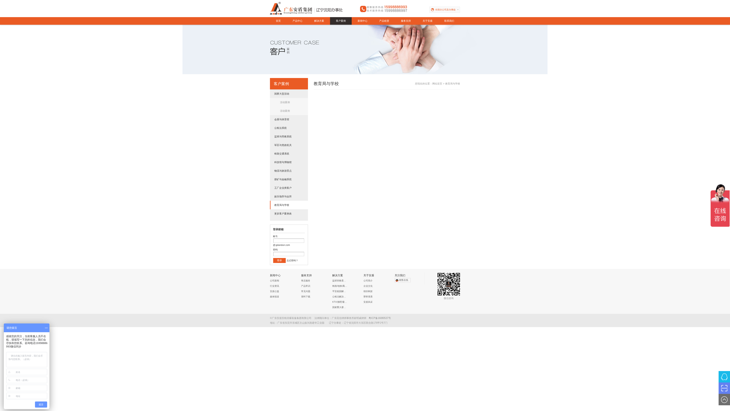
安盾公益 (274, 291)
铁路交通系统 (281, 153)
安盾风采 (368, 302)
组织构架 (368, 291)
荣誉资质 (368, 296)
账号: (275, 236)
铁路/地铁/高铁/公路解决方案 (340, 286)
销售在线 (403, 280)
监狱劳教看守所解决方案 (340, 280)
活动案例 (285, 102)
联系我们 (449, 20)
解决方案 (319, 20)
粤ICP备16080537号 (380, 318)
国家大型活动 (281, 93)
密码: (275, 249)
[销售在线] (724, 376)
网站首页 (437, 83)
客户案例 (341, 20)
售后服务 (305, 280)
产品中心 (297, 20)
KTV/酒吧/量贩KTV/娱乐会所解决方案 (340, 302)
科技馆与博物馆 (283, 162)
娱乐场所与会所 (283, 196)
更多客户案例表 (283, 213)
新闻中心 (362, 20)
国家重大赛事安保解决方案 (340, 307)
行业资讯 (274, 286)
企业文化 (368, 286)
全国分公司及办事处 (445, 9)
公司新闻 (274, 280)
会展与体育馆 (281, 119)
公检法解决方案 (340, 296)
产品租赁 (384, 20)
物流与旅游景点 (283, 170)
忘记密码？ (292, 260)
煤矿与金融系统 (283, 179)
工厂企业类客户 (283, 187)
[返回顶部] (724, 399)
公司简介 (368, 280)
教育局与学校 (281, 205)
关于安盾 (427, 20)
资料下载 (305, 296)
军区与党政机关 (283, 145)
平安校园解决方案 (340, 291)
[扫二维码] (724, 388)
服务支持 (406, 20)
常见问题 (305, 291)
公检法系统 (280, 128)
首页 (278, 20)
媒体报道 (274, 296)
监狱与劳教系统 (283, 136)
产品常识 (305, 286)
